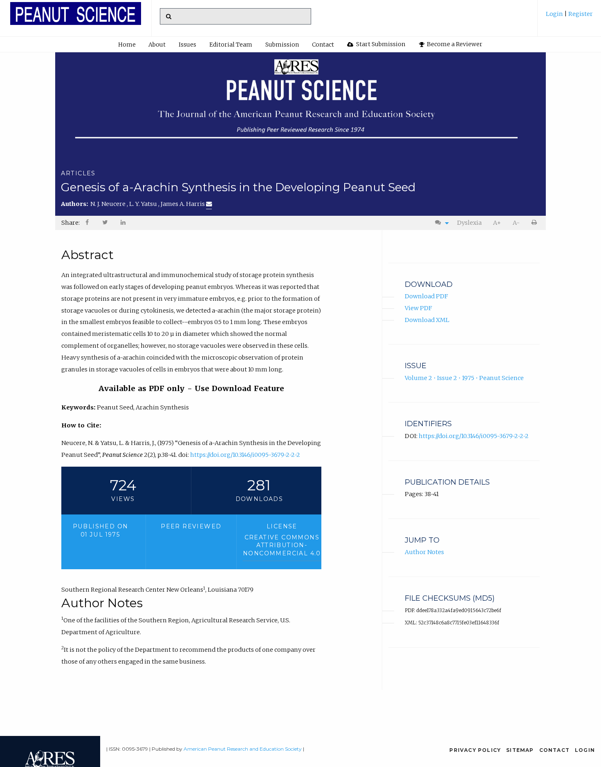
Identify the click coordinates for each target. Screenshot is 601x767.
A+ (497, 222)
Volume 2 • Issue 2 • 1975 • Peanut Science (464, 378)
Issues (187, 44)
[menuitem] (569, 17)
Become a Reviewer (454, 44)
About (157, 44)
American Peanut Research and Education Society (243, 749)
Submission (282, 44)
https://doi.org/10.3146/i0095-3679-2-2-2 (245, 454)
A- (516, 222)
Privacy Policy (475, 750)
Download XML (427, 320)
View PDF (418, 308)
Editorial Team (230, 44)
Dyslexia (469, 222)
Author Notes (424, 552)
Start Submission (380, 44)
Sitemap (520, 750)
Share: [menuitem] (70, 222)
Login (555, 14)
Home (127, 44)
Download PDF (426, 296)
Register (580, 14)
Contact (323, 44)
